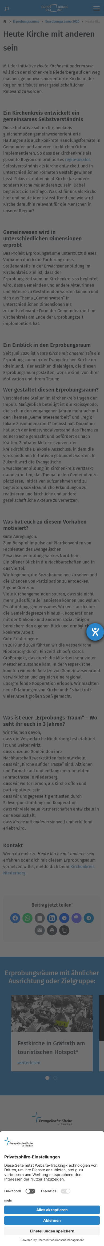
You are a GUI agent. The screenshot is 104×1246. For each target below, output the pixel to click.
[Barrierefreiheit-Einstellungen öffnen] (95, 632)
